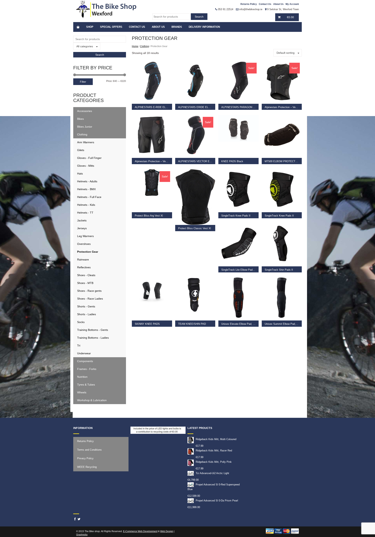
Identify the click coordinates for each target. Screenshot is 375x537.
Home (135, 46)
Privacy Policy (85, 458)
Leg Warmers (85, 236)
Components (85, 361)
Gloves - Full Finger (89, 157)
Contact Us (265, 4)
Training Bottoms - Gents (92, 329)
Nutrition (82, 376)
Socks (81, 322)
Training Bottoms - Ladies (93, 337)
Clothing (82, 134)
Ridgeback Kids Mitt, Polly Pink (214, 461)
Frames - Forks (86, 369)
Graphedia (82, 534)
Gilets (80, 150)
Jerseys (82, 228)
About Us (278, 4)
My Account (292, 4)
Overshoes (84, 243)
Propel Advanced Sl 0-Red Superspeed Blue (214, 487)
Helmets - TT (85, 212)
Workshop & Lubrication (92, 400)
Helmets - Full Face (89, 197)
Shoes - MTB (85, 283)
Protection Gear (87, 251)
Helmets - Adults (87, 181)
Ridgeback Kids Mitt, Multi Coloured (216, 439)
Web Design (166, 531)
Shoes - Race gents (89, 290)
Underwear (84, 353)
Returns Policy (248, 4)
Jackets (82, 220)
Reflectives (84, 267)
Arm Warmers (85, 142)
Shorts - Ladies (86, 314)
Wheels (81, 392)
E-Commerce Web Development (140, 531)
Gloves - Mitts (85, 165)
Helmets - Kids (86, 204)
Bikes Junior (84, 126)
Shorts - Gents (86, 306)
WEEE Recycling (87, 466)
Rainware (83, 259)
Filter (83, 81)
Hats (80, 173)
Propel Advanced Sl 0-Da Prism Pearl (217, 500)
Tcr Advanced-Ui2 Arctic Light (212, 473)
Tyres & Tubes (86, 384)
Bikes (80, 118)
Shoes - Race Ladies (90, 298)
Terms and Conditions (89, 449)
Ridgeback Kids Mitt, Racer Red (214, 450)
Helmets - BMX (86, 189)
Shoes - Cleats (86, 275)
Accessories (84, 111)
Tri (78, 345)
